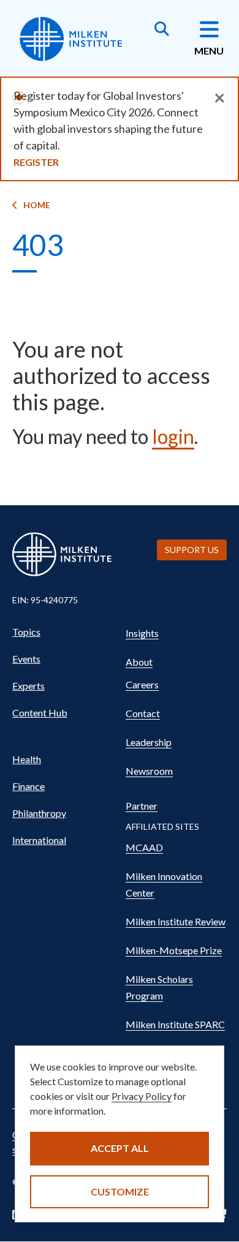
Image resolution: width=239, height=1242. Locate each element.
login (173, 436)
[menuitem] (62, 632)
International (39, 840)
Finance (28, 786)
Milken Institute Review (176, 921)
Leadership (149, 742)
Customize (120, 1191)
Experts (28, 685)
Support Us (192, 549)
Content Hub (39, 712)
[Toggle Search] (161, 30)
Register (36, 162)
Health (26, 759)
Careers (142, 684)
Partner (141, 805)
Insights (142, 633)
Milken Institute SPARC (175, 1024)
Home (36, 205)
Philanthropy (39, 813)
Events (26, 658)
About (139, 662)
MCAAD (144, 847)
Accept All (120, 1148)
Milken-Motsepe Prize (174, 950)
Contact (143, 713)
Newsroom (149, 771)
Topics (26, 632)
